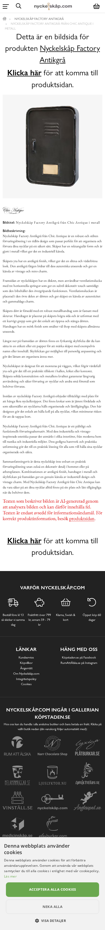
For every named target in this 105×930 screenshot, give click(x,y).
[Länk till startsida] (4, 19)
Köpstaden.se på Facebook (79, 657)
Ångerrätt (26, 668)
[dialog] (52, 883)
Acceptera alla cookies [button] (52, 889)
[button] (52, 920)
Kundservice (26, 657)
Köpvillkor (26, 663)
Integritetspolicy (26, 679)
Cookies (26, 684)
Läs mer (10, 876)
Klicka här (24, 72)
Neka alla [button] (53, 906)
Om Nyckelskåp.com (26, 673)
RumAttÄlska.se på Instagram (79, 663)
